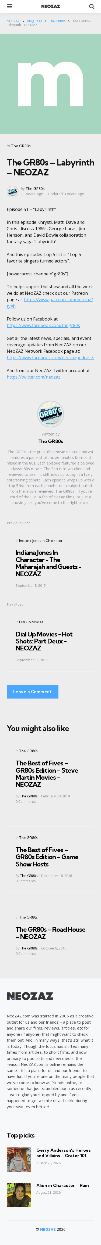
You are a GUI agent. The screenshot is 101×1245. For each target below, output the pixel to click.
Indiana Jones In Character (40, 540)
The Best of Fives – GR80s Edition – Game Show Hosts (47, 857)
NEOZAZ (48, 1229)
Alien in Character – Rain (62, 1185)
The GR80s (21, 145)
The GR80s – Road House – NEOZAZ (50, 932)
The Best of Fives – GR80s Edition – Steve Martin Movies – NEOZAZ (47, 773)
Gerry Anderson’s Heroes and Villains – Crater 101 (63, 1152)
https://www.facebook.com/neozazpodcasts (50, 358)
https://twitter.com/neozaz (33, 377)
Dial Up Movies (31, 622)
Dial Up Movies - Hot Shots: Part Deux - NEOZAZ (44, 641)
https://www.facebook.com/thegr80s (43, 325)
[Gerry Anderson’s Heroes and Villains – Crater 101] (19, 1159)
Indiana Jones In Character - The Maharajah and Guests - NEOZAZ (48, 563)
